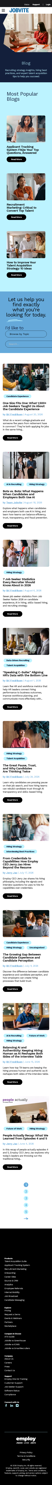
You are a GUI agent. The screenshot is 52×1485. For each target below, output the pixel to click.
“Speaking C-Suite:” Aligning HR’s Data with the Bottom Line (25, 673)
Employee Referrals (13, 1288)
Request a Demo (12, 1314)
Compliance (10, 1394)
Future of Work (37, 1035)
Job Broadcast (11, 1296)
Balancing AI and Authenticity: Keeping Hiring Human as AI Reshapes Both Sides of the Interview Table (23, 1052)
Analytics (8, 1284)
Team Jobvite (14, 502)
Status (26, 4)
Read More (16, 159)
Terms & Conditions (26, 1456)
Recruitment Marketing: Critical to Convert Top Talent (21, 207)
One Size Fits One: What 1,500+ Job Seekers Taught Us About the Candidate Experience (24, 406)
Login (48, 4)
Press (7, 1366)
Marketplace (10, 1326)
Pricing (7, 1310)
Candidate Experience (17, 396)
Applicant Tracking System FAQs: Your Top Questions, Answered (23, 150)
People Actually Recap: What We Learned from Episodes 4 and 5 (25, 1137)
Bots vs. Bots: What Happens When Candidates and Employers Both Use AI (23, 494)
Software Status (11, 1390)
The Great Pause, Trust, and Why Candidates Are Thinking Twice (19, 768)
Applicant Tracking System (17, 1265)
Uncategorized (36, 947)
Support (36, 4)
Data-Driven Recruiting (17, 660)
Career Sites (10, 1276)
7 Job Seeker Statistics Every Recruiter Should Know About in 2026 (19, 582)
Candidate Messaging (14, 1300)
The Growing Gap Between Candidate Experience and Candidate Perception (22, 957)
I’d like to (14, 327)
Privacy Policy (26, 1452)
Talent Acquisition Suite (15, 1261)
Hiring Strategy (36, 484)
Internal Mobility (11, 1292)
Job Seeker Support (13, 1386)
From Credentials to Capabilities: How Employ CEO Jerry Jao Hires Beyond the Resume (20, 863)
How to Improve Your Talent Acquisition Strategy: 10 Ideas (21, 265)
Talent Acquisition (15, 665)
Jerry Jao (11, 872)
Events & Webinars (13, 1318)
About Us (8, 1358)
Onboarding (9, 1273)
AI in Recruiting (13, 484)
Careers (8, 1362)
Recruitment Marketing (15, 1269)
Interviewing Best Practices (20, 851)
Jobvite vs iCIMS (12, 1344)
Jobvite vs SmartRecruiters (17, 1348)
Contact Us (9, 1370)
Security (26, 1459)
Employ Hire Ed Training (15, 1379)
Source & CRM (11, 1280)
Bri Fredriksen (14, 414)
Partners (8, 1322)
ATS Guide (9, 1336)
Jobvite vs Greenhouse (15, 1340)
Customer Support (13, 1383)
